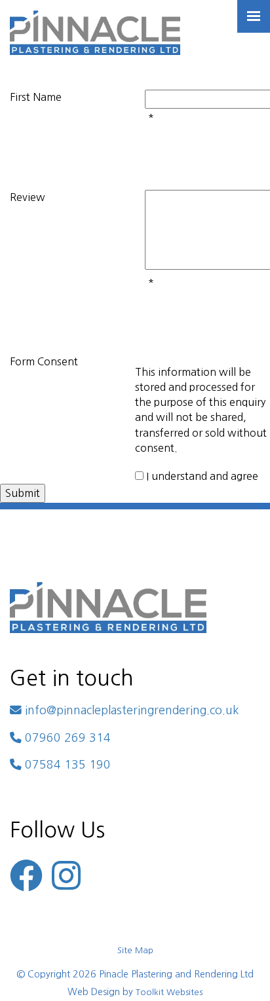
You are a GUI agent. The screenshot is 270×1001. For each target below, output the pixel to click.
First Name (36, 97)
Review (27, 197)
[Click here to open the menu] (253, 16)
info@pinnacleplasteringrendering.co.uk (130, 710)
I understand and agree (202, 476)
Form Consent (44, 361)
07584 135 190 (66, 765)
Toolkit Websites (169, 992)
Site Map (135, 950)
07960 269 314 (66, 738)
